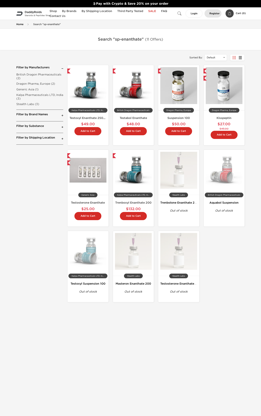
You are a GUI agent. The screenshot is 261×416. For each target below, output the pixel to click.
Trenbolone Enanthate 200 (179, 202)
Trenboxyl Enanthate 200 (133, 202)
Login (194, 13)
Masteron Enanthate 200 (133, 283)
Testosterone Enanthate (88, 202)
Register (214, 13)
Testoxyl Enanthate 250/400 (90, 118)
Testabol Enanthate (133, 118)
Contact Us (57, 16)
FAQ (164, 11)
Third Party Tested (130, 11)
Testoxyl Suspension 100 (88, 283)
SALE (152, 11)
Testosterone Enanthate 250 (180, 283)
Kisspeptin (224, 118)
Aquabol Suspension (224, 202)
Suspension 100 (178, 118)
